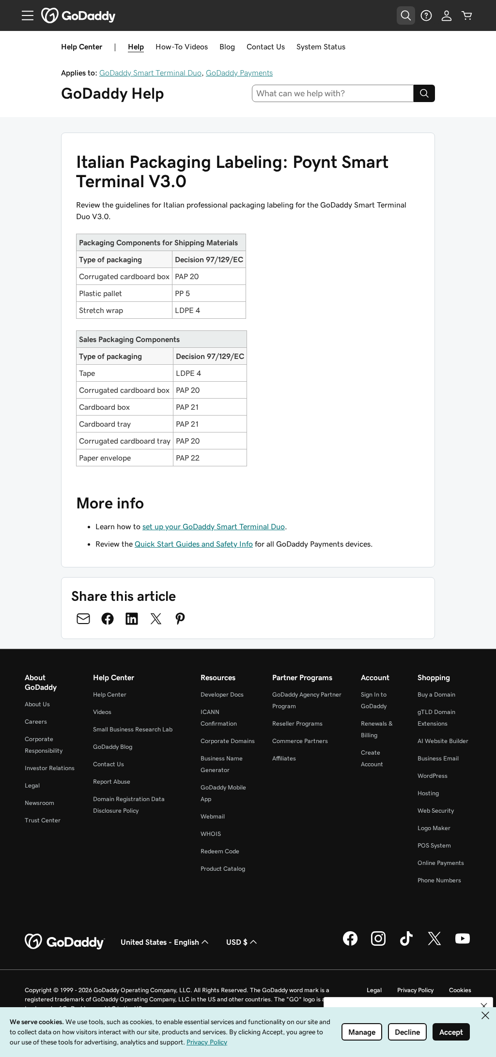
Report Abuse (111, 781)
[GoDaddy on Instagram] (378, 944)
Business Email (438, 758)
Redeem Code (220, 851)
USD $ (237, 942)
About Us (37, 704)
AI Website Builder (443, 741)
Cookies (460, 990)
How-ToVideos (181, 46)
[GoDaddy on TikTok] (406, 944)
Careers (36, 721)
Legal (32, 785)
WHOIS (211, 834)
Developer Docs (222, 694)
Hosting (428, 793)
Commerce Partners (300, 741)
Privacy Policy (415, 990)
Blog (227, 46)
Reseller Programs (297, 723)
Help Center (109, 694)
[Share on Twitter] (156, 619)
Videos (102, 712)
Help (136, 46)
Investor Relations (50, 768)
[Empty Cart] (467, 15)
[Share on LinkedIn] (132, 619)
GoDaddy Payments (239, 72)
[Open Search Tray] (406, 15)
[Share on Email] (83, 619)
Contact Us (266, 46)
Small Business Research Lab (132, 729)
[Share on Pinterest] (180, 619)
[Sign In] (446, 15)
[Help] (426, 15)
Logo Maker (434, 828)
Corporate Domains (228, 741)
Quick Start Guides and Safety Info (194, 544)
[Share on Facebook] (107, 619)
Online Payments (441, 863)
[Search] (424, 93)
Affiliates (284, 758)
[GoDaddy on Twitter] (434, 944)
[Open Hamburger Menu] (24, 15)
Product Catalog (223, 868)
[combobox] (333, 93)
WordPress (433, 776)
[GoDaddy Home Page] (65, 942)
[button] (484, 1006)
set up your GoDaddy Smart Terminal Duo (213, 526)
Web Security (436, 810)
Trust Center (43, 820)
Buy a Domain (436, 694)
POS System (434, 845)
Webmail (213, 816)
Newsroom (39, 803)
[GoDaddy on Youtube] (462, 944)
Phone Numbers (439, 880)
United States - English (160, 942)
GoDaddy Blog (112, 747)
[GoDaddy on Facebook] (350, 944)
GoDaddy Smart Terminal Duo (150, 72)
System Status (320, 46)
